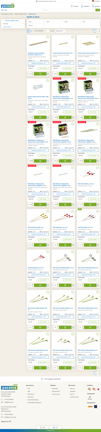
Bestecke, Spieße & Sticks (21, 14)
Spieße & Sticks (7, 27)
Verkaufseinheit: (31, 66)
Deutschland (97, 1)
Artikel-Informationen (37, 63)
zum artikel (43, 68)
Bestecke (5, 23)
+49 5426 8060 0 (8, 414)
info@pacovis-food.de (10, 417)
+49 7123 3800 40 (9, 399)
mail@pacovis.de (8, 402)
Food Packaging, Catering (7, 14)
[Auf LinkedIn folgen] (10, 421)
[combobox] (68, 10)
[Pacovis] (9, 6)
